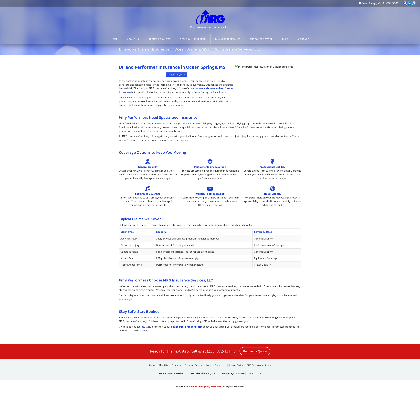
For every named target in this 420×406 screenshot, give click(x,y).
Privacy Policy (236, 365)
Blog (208, 365)
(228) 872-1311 (393, 3)
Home (152, 365)
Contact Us (220, 365)
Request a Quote (176, 74)
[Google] (414, 3)
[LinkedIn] (409, 3)
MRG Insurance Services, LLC (210, 27)
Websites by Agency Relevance (205, 386)
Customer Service (193, 365)
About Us (163, 365)
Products (176, 365)
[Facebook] (405, 3)
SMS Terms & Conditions (259, 365)
